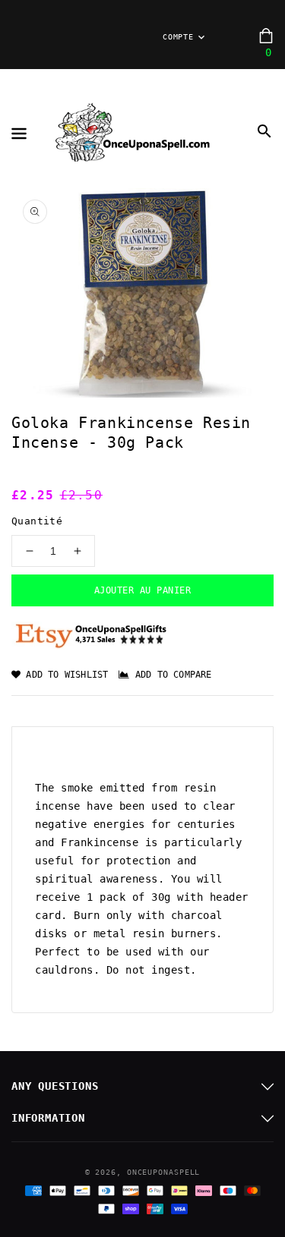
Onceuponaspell (164, 1172)
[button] (264, 131)
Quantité (36, 521)
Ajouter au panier (143, 590)
